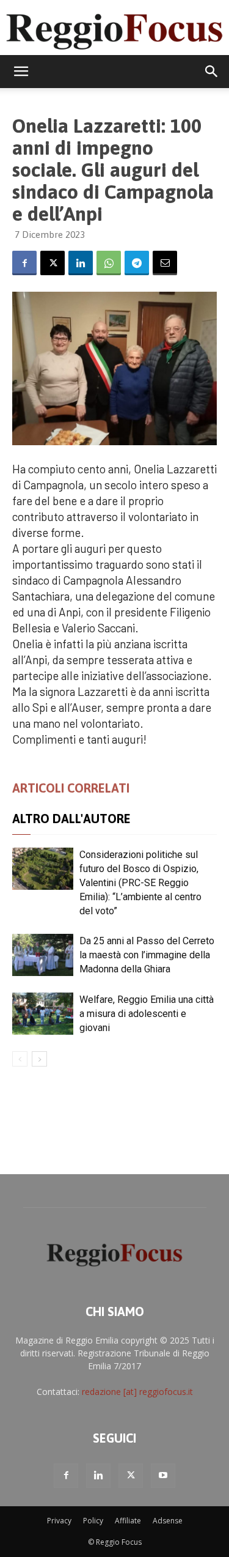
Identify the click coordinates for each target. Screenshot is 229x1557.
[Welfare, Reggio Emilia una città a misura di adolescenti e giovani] (42, 1014)
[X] (52, 263)
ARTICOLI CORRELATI (70, 788)
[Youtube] (163, 1475)
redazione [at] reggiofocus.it (137, 1391)
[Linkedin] (80, 263)
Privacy (59, 1520)
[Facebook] (24, 263)
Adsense (168, 1520)
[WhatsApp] (108, 263)
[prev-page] (19, 1059)
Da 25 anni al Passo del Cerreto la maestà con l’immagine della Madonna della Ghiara (146, 955)
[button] (20, 71)
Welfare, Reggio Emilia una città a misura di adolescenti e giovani (146, 1014)
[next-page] (39, 1059)
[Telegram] (137, 263)
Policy (93, 1520)
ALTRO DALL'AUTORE (71, 819)
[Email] (165, 263)
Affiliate (128, 1520)
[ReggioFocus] (114, 28)
